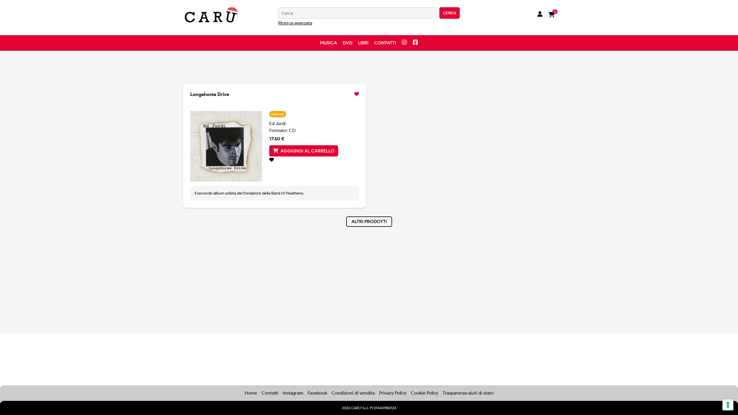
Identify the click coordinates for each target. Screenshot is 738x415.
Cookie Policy (424, 393)
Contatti (385, 43)
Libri (363, 43)
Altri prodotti (369, 221)
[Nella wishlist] (314, 159)
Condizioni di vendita (353, 393)
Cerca (449, 13)
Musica (328, 43)
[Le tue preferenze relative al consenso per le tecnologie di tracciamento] (727, 404)
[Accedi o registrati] (540, 14)
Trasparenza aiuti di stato (468, 393)
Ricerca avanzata (295, 23)
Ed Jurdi (277, 123)
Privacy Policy (392, 393)
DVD (347, 43)
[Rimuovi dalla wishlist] (356, 94)
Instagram (293, 393)
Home (251, 393)
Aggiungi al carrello (307, 151)
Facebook (317, 393)
